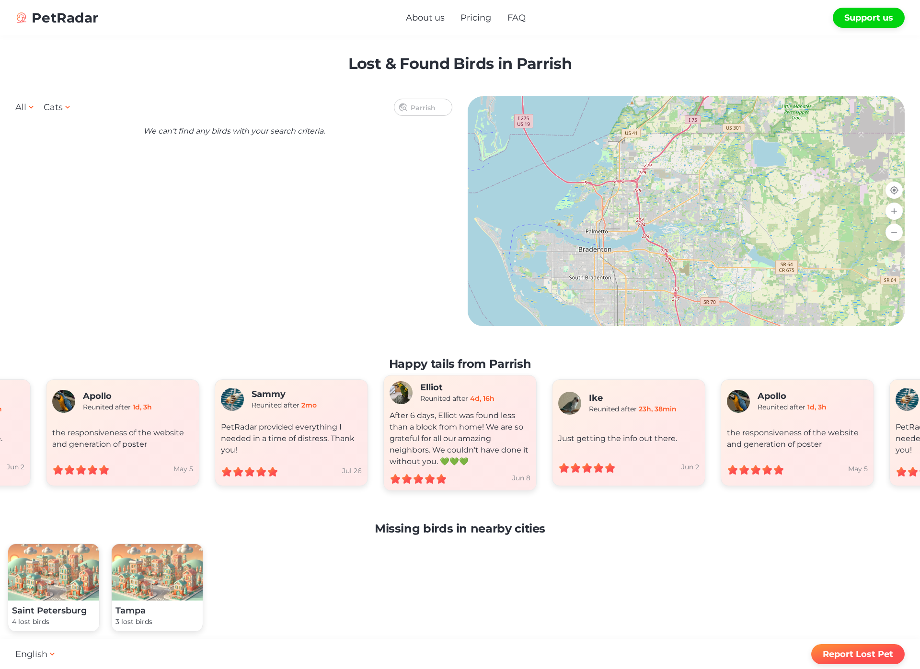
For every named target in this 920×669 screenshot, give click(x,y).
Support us (868, 17)
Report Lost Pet (858, 654)
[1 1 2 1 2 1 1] (686, 211)
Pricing (475, 17)
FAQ (516, 17)
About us (425, 17)
